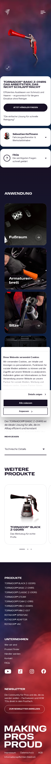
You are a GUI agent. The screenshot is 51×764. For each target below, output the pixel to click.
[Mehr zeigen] (43, 449)
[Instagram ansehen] (31, 671)
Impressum (10, 752)
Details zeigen (35, 394)
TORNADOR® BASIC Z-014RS (19, 588)
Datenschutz (27, 752)
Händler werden (13, 654)
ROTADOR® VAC (13, 624)
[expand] (8, 67)
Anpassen (24, 411)
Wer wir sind (11, 645)
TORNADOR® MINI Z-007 (17, 610)
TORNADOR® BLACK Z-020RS (20, 583)
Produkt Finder (12, 649)
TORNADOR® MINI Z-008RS (19, 606)
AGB (40, 752)
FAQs (7, 663)
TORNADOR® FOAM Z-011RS (19, 601)
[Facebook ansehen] (43, 671)
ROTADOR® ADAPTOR (16, 619)
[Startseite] (7, 12)
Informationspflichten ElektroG (20, 757)
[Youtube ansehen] (8, 671)
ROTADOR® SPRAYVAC (16, 615)
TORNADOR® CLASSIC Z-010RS (21, 592)
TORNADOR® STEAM (15, 597)
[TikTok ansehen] (20, 671)
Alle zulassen (25, 403)
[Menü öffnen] (43, 12)
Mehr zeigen (12, 437)
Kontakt (8, 658)
